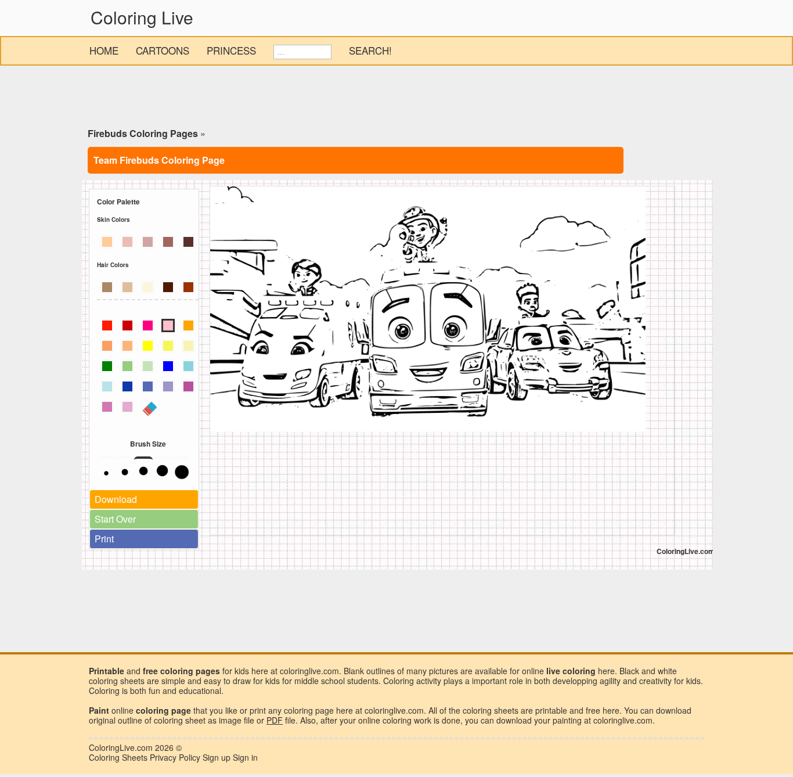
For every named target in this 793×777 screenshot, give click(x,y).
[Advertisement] (396, 99)
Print (104, 538)
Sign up (216, 757)
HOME (103, 50)
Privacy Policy (175, 757)
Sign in (245, 757)
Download (116, 499)
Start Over (115, 519)
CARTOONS (162, 50)
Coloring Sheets (118, 757)
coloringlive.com (623, 720)
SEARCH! (370, 50)
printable (551, 710)
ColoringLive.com (121, 747)
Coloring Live (142, 17)
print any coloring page (292, 710)
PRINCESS (231, 50)
